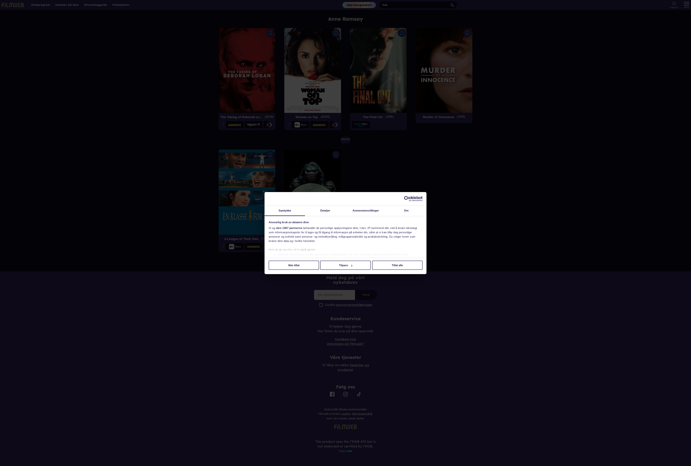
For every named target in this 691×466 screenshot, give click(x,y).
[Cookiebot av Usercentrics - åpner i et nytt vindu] (407, 198)
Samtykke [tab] (285, 210)
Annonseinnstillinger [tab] (366, 210)
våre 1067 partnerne (289, 227)
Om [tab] (406, 210)
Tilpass (343, 265)
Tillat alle (397, 265)
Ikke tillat (293, 265)
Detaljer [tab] (325, 210)
